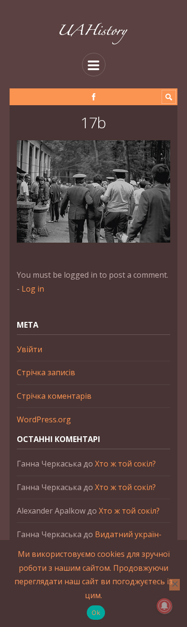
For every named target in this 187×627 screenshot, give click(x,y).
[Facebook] (93, 96)
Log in (33, 288)
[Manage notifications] (164, 606)
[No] (174, 584)
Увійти (29, 349)
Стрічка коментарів (54, 396)
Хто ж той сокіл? (125, 463)
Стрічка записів (46, 372)
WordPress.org (44, 419)
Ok (96, 612)
